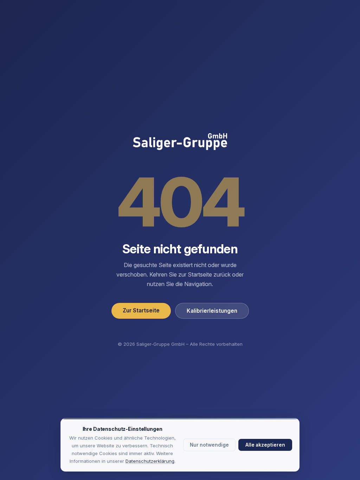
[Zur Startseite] (180, 142)
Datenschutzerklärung (150, 461)
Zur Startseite (141, 310)
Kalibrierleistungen (212, 310)
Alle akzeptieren (265, 445)
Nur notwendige (209, 445)
